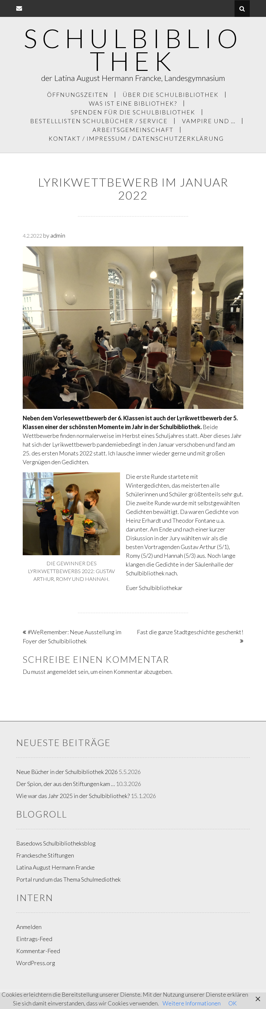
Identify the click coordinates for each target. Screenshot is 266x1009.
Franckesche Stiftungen (45, 855)
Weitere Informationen (192, 1003)
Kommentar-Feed (38, 950)
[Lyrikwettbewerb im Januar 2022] (133, 329)
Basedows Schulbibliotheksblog (56, 843)
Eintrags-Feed (34, 938)
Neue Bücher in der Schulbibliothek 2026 (67, 771)
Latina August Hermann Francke (55, 867)
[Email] (19, 8)
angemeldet (62, 671)
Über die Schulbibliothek (171, 95)
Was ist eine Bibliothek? (133, 103)
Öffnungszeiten (77, 95)
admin (57, 235)
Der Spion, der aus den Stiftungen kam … (65, 783)
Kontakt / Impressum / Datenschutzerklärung (136, 138)
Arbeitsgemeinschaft (133, 130)
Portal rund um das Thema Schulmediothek (68, 879)
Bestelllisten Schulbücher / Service (99, 121)
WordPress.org (35, 962)
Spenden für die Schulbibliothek (133, 112)
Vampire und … (209, 121)
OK (232, 1003)
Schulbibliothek (133, 49)
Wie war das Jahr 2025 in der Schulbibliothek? (73, 795)
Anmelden (29, 926)
